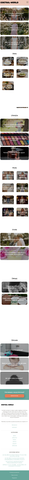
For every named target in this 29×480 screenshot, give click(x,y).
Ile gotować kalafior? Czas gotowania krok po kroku (22, 62)
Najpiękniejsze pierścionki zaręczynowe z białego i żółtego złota (14, 287)
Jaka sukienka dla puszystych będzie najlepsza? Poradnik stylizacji (8, 176)
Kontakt (14, 427)
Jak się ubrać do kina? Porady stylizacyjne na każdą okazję (8, 213)
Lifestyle (14, 115)
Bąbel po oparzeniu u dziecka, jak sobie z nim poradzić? (14, 364)
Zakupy (14, 278)
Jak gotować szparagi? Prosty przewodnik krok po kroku (14, 462)
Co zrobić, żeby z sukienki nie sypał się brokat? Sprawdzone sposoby (8, 188)
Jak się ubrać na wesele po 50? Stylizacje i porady (14, 14)
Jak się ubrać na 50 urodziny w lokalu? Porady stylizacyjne (8, 201)
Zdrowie (14, 340)
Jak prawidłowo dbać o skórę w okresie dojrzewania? (14, 139)
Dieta (15, 54)
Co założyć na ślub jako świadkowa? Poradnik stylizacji (22, 188)
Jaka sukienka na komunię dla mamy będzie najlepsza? (14, 29)
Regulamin (14, 478)
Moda (14, 168)
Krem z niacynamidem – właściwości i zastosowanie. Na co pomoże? (14, 253)
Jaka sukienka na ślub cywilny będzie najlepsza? (14, 43)
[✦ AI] (8, 179)
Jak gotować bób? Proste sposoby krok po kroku (22, 107)
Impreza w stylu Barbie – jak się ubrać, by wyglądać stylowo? (14, 465)
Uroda (14, 230)
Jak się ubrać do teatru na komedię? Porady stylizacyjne (22, 201)
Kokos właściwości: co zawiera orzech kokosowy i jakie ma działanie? (14, 299)
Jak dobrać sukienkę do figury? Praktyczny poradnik (22, 176)
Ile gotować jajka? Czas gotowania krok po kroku (8, 62)
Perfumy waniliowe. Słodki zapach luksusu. (14, 153)
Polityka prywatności (14, 472)
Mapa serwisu (14, 475)
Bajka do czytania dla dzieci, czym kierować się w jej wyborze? (14, 125)
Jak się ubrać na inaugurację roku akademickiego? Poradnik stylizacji (14, 458)
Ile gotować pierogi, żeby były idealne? (8, 87)
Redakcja (14, 425)
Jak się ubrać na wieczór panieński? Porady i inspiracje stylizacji (22, 213)
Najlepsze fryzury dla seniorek (14, 239)
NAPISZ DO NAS (14, 395)
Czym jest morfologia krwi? (14, 350)
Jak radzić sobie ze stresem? (14, 378)
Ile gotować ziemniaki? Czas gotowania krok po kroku (8, 74)
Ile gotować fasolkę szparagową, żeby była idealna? (22, 74)
